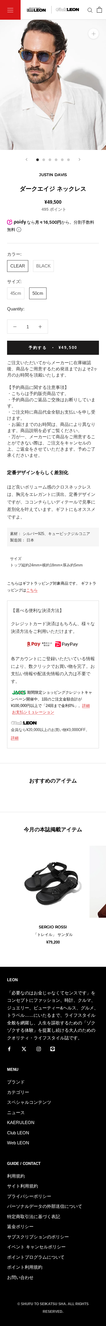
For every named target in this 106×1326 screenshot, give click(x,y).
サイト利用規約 (22, 1185)
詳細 (86, 705)
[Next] (79, 159)
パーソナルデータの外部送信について (44, 1206)
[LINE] (52, 1048)
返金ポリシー (20, 1226)
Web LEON (18, 1142)
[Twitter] (24, 1048)
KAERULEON (20, 1122)
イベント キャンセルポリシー (36, 1246)
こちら (32, 590)
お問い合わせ (20, 1277)
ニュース (16, 1112)
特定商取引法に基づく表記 (33, 1216)
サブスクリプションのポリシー (38, 1236)
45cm (15, 293)
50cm (37, 293)
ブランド (16, 1081)
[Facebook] (9, 1048)
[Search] (90, 10)
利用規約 (16, 1175)
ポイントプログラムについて (35, 1257)
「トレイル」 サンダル (53, 934)
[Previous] (26, 159)
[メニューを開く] (10, 10)
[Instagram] (39, 1048)
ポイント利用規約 (24, 1267)
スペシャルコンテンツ (29, 1102)
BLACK (43, 265)
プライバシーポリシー (29, 1196)
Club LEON (18, 1132)
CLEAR (17, 265)
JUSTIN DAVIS (53, 174)
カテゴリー (18, 1092)
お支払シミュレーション (33, 712)
